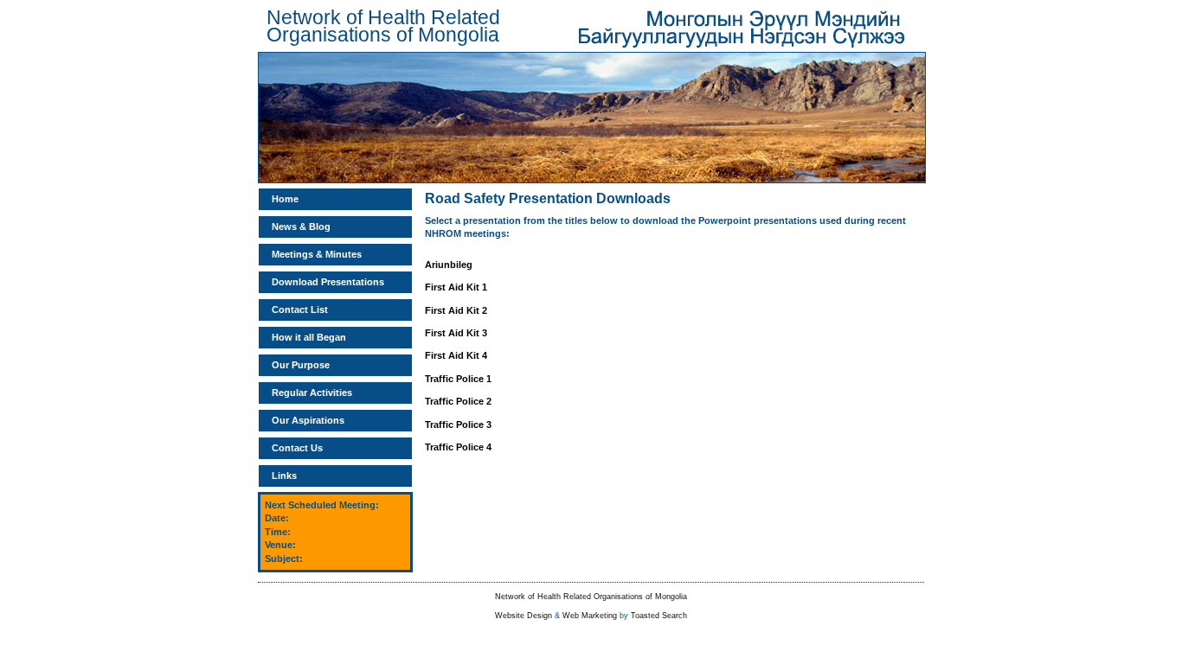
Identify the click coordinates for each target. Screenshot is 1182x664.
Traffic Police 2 (458, 401)
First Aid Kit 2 (456, 310)
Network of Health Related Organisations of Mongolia (591, 596)
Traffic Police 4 (458, 447)
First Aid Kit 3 (456, 333)
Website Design (523, 615)
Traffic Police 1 (458, 379)
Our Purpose (301, 365)
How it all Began (309, 337)
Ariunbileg (448, 264)
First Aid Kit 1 (456, 287)
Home (285, 199)
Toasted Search (659, 615)
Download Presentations (328, 282)
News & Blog (301, 226)
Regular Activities (312, 392)
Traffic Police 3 (458, 424)
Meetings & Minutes (317, 254)
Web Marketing (589, 615)
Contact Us (297, 448)
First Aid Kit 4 (456, 355)
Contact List (300, 309)
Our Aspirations (308, 420)
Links (284, 475)
